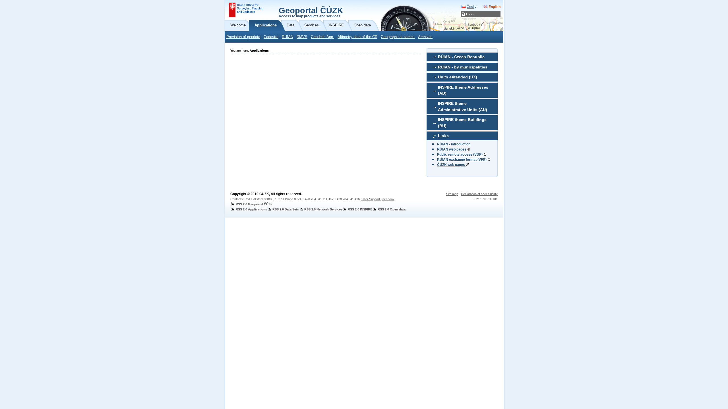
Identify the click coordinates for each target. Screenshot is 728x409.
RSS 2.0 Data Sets (285, 209)
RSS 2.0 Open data (392, 209)
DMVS (302, 37)
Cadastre (271, 37)
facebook (388, 199)
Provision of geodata (243, 37)
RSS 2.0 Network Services (323, 209)
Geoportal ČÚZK (311, 12)
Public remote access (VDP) (460, 154)
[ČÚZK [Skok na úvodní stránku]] (246, 9)
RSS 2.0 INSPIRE (360, 209)
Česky (471, 7)
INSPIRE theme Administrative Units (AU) (462, 106)
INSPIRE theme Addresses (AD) (463, 90)
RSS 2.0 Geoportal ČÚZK (254, 204)
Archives (425, 37)
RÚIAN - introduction (453, 144)
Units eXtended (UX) (457, 77)
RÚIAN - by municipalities (462, 67)
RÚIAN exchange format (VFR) (462, 160)
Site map (452, 194)
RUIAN (287, 37)
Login (469, 14)
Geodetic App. (322, 37)
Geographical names (398, 37)
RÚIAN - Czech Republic (461, 57)
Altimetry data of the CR (357, 37)
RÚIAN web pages (452, 149)
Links (443, 135)
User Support (370, 199)
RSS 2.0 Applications (251, 209)
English (494, 7)
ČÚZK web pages (451, 165)
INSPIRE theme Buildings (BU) (462, 122)
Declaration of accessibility (479, 194)
